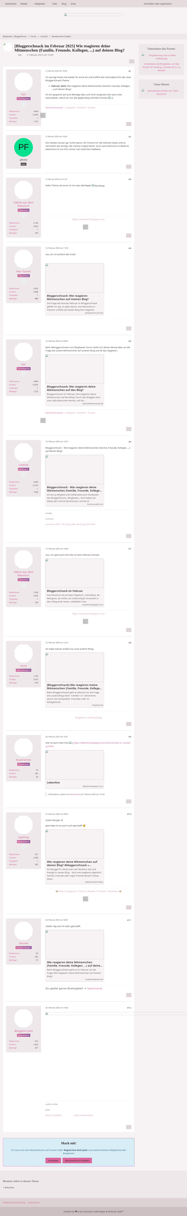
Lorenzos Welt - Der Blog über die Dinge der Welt (70, 524)
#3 (130, 179)
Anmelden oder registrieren (158, 3)
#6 (130, 441)
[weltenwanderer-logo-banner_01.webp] (88, 898)
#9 (130, 736)
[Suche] (179, 3)
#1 (130, 71)
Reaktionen (14, 111)
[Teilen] (131, 61)
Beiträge (12, 121)
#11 (129, 920)
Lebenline (53, 782)
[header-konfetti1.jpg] (45, 115)
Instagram (70, 107)
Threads (91, 107)
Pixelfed (81, 107)
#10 (129, 814)
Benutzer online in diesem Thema (21, 1181)
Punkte (12, 114)
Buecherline (75, 794)
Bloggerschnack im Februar (65, 591)
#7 (130, 548)
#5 (130, 341)
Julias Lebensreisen (83, 1115)
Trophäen (13, 118)
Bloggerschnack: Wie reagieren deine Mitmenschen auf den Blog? (71, 388)
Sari (20, 54)
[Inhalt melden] (128, 124)
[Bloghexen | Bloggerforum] (93, 20)
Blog (61, 891)
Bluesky (91, 891)
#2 (130, 136)
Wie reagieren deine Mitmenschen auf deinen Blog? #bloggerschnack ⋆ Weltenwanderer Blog (72, 863)
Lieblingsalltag (94, 717)
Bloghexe (80, 717)
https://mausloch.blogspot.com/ (88, 219)
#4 (130, 248)
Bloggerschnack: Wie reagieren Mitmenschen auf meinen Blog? (68, 297)
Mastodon (113, 891)
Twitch (81, 891)
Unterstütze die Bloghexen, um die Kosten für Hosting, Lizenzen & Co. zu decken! (161, 67)
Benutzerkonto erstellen (77, 1160)
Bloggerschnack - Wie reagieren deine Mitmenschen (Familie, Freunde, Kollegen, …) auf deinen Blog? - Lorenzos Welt (74, 489)
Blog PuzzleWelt (53, 1115)
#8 (130, 642)
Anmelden (53, 1160)
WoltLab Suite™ (115, 1211)
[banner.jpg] (88, 226)
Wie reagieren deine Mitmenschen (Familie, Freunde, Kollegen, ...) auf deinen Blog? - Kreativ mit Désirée (74, 964)
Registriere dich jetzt (76, 1150)
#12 (129, 1007)
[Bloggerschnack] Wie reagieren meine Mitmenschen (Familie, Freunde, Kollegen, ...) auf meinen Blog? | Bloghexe (74, 686)
